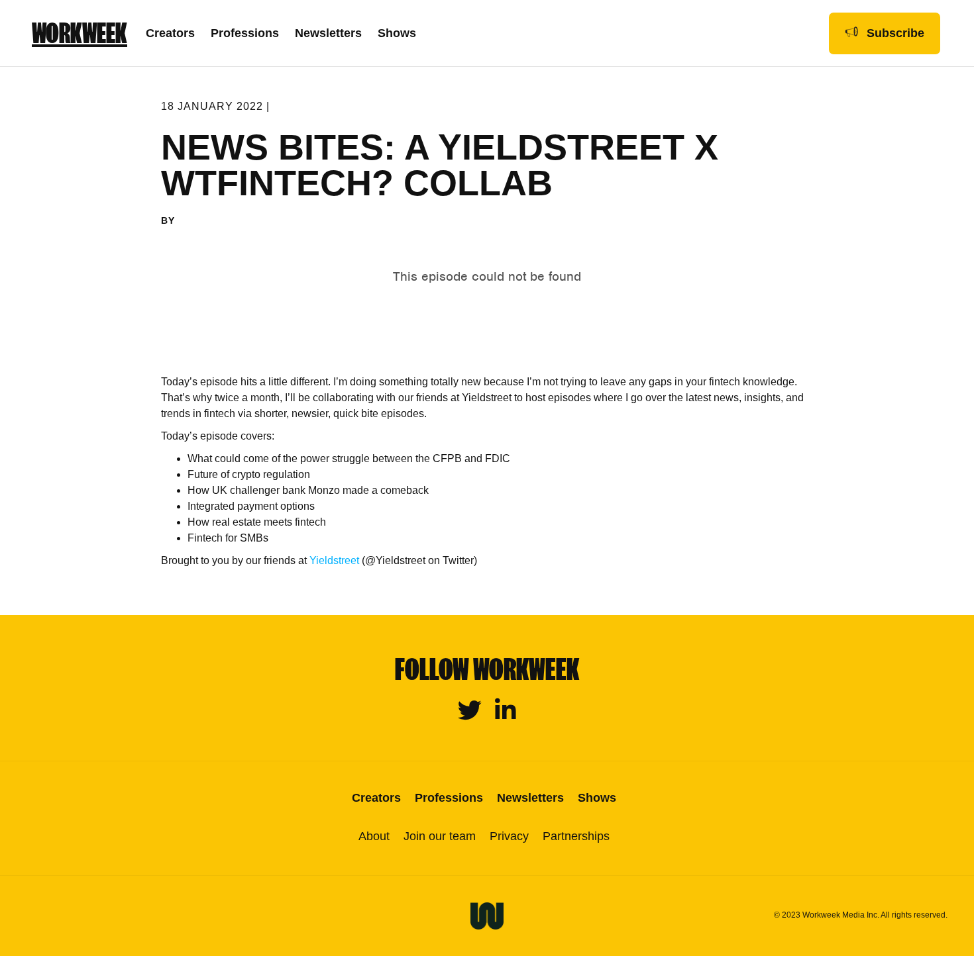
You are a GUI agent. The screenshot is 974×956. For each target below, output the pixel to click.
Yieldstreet (334, 560)
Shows (397, 33)
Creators (170, 33)
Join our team (440, 836)
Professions (245, 33)
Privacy (509, 836)
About (374, 836)
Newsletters (328, 33)
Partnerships (576, 836)
